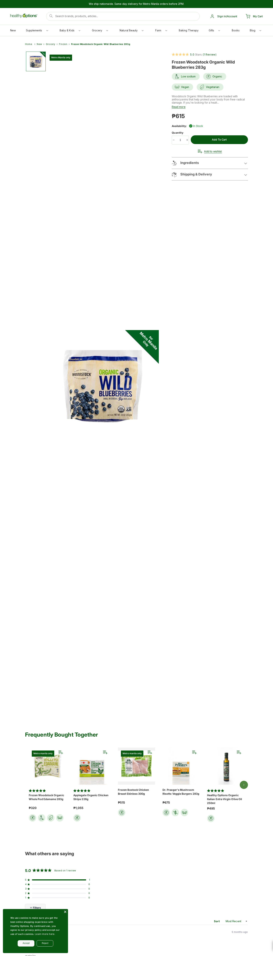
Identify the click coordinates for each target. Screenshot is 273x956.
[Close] (65, 912)
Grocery (50, 44)
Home (28, 44)
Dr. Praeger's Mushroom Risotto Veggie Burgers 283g (180, 791)
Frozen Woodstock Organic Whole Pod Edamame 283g (46, 797)
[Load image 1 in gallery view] (36, 61)
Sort (217, 921)
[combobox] (123, 16)
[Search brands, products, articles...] (51, 16)
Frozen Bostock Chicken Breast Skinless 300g (133, 791)
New (39, 44)
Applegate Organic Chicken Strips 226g (90, 797)
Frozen (63, 44)
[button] (37, 31)
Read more (179, 106)
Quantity (178, 132)
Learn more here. (45, 934)
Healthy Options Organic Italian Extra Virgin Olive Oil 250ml (224, 799)
